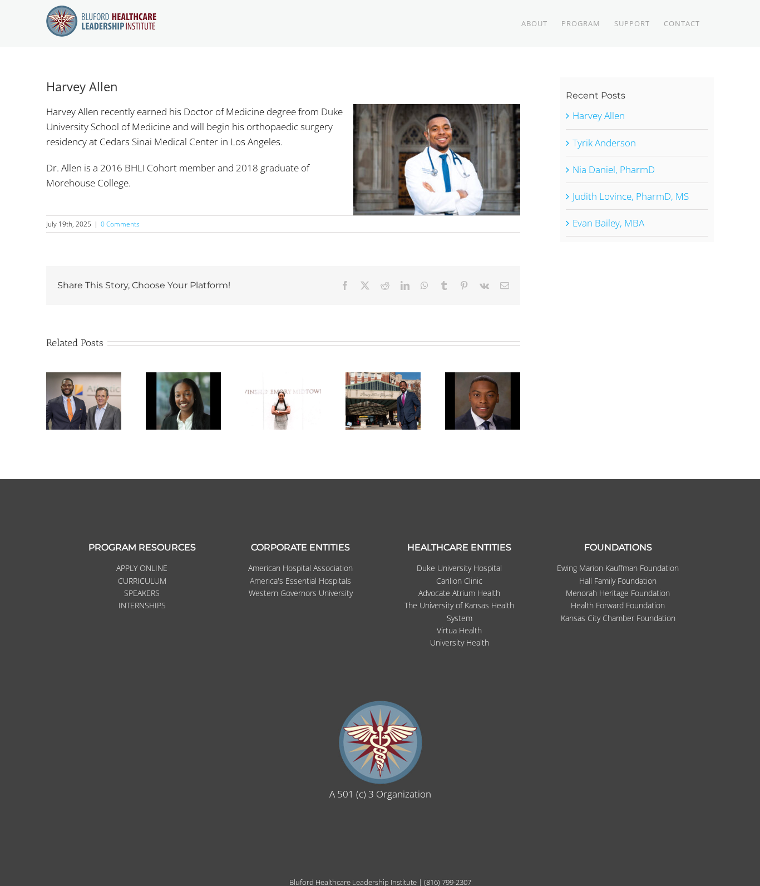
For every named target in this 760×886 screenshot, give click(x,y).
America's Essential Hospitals (300, 580)
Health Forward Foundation (618, 605)
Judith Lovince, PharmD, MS (631, 196)
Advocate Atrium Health (459, 593)
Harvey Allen (599, 115)
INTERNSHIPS (142, 605)
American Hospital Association (300, 568)
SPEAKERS (142, 593)
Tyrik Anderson (604, 142)
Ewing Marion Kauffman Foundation (618, 568)
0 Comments (120, 224)
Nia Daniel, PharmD (614, 169)
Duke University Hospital (459, 568)
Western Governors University (301, 593)
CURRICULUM (142, 580)
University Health (459, 642)
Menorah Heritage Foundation (618, 593)
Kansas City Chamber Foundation (618, 618)
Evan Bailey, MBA (608, 222)
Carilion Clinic (459, 580)
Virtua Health (459, 630)
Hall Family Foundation (618, 580)
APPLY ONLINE (141, 568)
